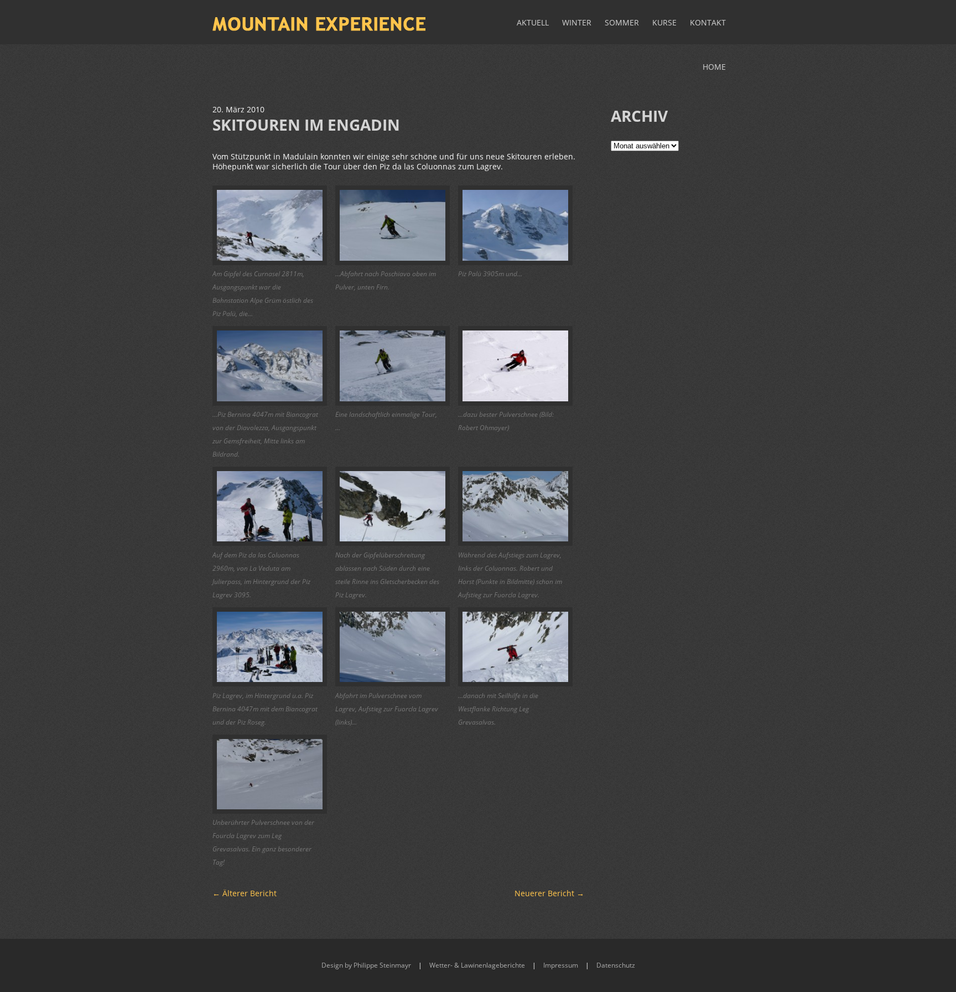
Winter (576, 22)
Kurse (664, 22)
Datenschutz (615, 965)
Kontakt (708, 22)
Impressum (560, 965)
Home (714, 66)
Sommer (622, 22)
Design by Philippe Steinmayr (366, 965)
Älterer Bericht (244, 893)
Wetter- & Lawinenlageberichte (477, 965)
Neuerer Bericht (549, 893)
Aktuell (533, 22)
